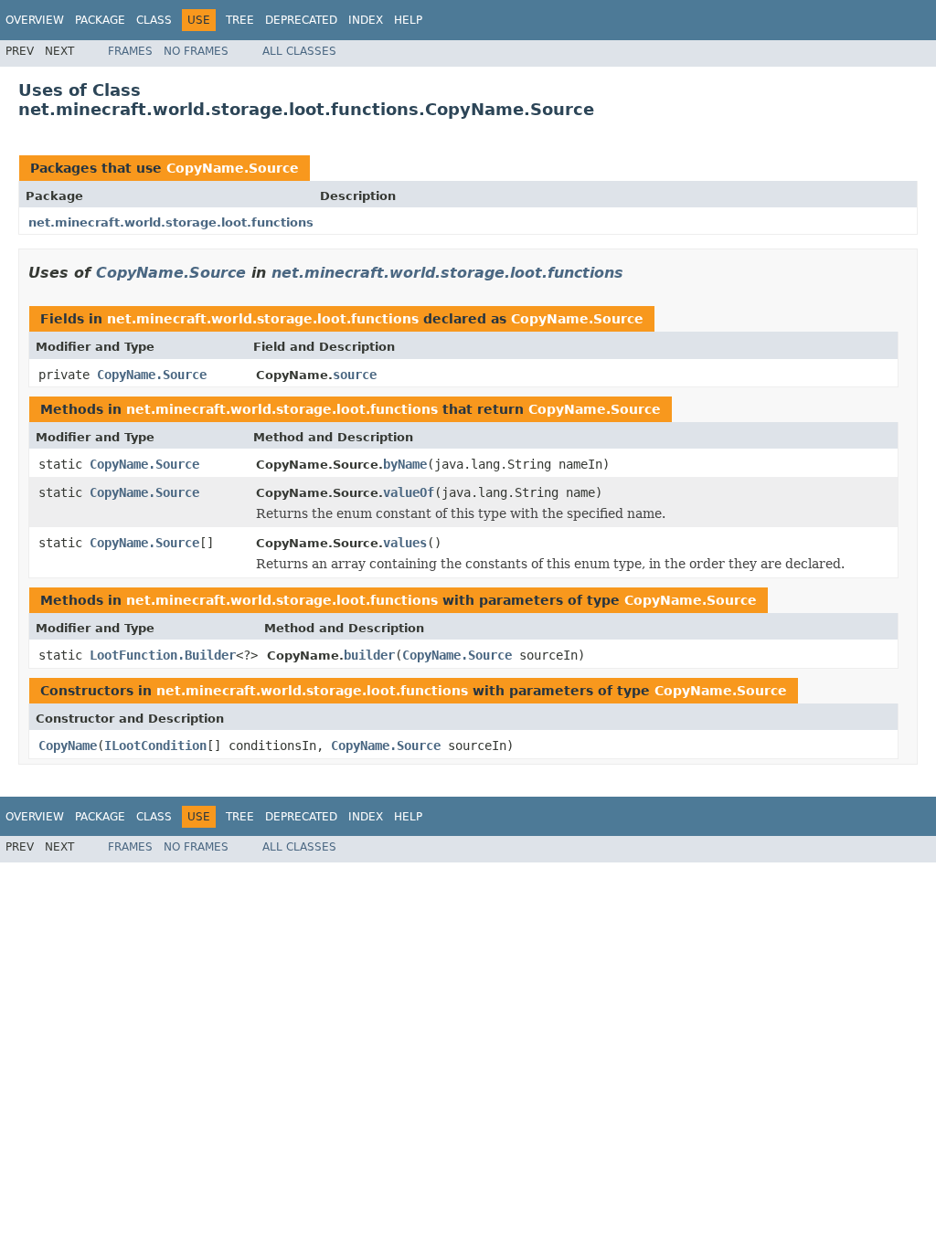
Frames (130, 51)
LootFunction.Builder (163, 655)
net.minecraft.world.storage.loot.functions (171, 222)
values (405, 542)
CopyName (67, 745)
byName (405, 464)
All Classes (299, 51)
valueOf (408, 492)
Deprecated (301, 20)
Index (365, 20)
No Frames (196, 51)
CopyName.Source (232, 168)
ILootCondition (155, 745)
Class (154, 20)
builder (369, 655)
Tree (240, 20)
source (355, 374)
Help (408, 20)
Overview (34, 20)
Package (100, 20)
